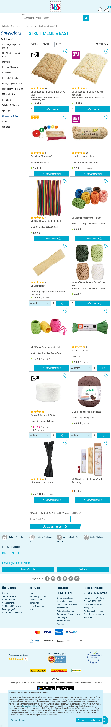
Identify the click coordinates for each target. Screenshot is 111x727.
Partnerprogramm (10, 599)
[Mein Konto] (100, 9)
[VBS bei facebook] (47, 578)
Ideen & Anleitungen (38, 606)
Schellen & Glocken (10, 105)
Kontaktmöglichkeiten (93, 611)
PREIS (58, 44)
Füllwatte (6, 62)
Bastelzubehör (30, 26)
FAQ (31, 609)
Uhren (4, 121)
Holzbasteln (7, 72)
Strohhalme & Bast (10, 116)
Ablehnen (82, 720)
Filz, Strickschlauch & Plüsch (11, 55)
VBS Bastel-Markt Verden (13, 606)
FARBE (33, 44)
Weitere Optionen (19, 720)
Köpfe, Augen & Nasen (12, 83)
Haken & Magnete (10, 67)
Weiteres (6, 127)
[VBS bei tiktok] (71, 578)
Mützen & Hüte (8, 94)
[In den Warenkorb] (62, 303)
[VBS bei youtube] (65, 578)
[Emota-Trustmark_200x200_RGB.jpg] (94, 657)
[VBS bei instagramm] (53, 578)
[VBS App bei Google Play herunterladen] (46, 688)
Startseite (5, 26)
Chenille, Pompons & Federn (11, 46)
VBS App (60, 624)
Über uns (6, 593)
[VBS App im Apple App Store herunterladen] (65, 688)
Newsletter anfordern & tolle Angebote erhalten (55, 513)
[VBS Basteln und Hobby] (55, 6)
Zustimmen (95, 720)
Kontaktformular (28, 569)
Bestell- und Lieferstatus (94, 614)
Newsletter (34, 603)
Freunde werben (36, 599)
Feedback (83, 569)
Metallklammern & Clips (12, 89)
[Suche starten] (86, 17)
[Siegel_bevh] (57, 659)
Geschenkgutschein (37, 596)
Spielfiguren (7, 110)
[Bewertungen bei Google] (18, 657)
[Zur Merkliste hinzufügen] (65, 51)
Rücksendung (62, 607)
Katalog (32, 593)
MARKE (46, 44)
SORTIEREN (101, 44)
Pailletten (6, 99)
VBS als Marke (8, 603)
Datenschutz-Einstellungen (68, 614)
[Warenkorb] (106, 9)
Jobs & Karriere (9, 596)
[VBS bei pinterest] (59, 578)
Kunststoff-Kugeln (10, 78)
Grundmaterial (16, 26)
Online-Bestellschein (66, 598)
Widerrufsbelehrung (65, 611)
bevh (57, 653)
